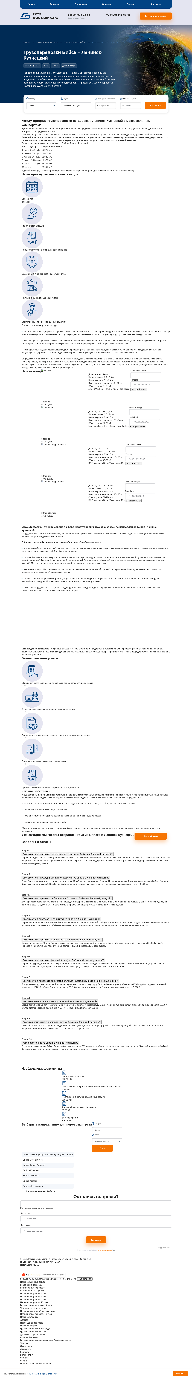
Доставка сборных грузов (32, 1334)
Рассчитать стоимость (155, 16)
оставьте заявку (126, 170)
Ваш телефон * (27, 1225)
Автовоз (24, 1320)
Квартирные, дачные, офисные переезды (44, 331)
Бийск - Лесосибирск (33, 1186)
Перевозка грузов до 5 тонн (33, 1299)
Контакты (156, 4)
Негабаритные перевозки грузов (36, 1314)
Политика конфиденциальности (35, 1363)
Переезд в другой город (31, 1323)
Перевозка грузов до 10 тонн (34, 1302)
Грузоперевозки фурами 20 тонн (36, 1305)
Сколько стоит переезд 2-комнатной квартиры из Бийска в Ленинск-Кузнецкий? (66, 877)
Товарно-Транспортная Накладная (79, 1107)
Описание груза (138, 370)
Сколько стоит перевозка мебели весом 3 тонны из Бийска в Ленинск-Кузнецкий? (67, 898)
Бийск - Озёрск (30, 1181)
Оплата (130, 4)
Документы (25, 1349)
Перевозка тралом (29, 1317)
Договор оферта (70, 1118)
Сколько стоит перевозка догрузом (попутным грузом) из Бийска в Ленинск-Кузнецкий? (70, 981)
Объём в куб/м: (129, 99)
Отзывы (106, 4)
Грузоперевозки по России (33, 1331)
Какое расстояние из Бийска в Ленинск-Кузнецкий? (50, 1042)
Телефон (134, 380)
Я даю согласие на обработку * (95, 1250)
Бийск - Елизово (31, 1170)
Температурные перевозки (33, 1308)
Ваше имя (25, 1213)
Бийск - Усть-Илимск (32, 1160)
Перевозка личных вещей (32, 1282)
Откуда (32, 99)
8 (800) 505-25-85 (79, 14)
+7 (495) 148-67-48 (118, 14)
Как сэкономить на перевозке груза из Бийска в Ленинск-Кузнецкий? (60, 1001)
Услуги (31, 4)
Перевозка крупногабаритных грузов (38, 1311)
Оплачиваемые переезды (32, 1291)
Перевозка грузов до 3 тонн (33, 1296)
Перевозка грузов (28, 1326)
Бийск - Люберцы (31, 1175)
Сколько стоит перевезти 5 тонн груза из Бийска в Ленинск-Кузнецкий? (61, 919)
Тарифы (54, 4)
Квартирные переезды (31, 1285)
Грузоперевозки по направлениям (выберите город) (45, 1340)
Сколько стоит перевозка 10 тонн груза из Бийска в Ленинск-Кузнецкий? (62, 939)
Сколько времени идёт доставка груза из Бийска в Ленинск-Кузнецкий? (62, 1022)
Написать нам (85, 1279)
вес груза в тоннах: (106, 99)
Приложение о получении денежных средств (84, 1097)
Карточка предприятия (73, 1076)
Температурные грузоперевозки (39, 350)
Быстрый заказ (151, 836)
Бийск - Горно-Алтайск (34, 1165)
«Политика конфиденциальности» (42, 1374)
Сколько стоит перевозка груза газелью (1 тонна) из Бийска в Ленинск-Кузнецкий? (68, 854)
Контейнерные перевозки (36, 341)
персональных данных (104, 1250)
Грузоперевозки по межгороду (35, 1328)
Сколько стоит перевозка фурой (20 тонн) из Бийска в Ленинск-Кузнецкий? (63, 960)
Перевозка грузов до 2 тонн (33, 1294)
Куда (66, 99)
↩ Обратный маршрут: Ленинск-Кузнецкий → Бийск (48, 1155)
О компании (81, 4)
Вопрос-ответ (26, 1355)
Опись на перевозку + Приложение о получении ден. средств (91, 1086)
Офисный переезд (29, 1337)
